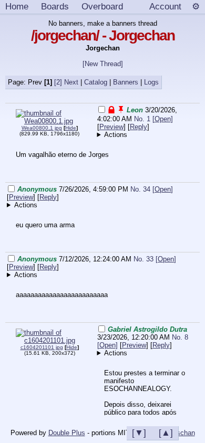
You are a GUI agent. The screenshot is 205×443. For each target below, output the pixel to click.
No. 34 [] (151, 189)
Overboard (102, 6)
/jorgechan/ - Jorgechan (103, 35)
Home (16, 6)
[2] (58, 82)
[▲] (166, 432)
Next (71, 82)
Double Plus (66, 433)
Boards (55, 6)
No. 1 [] (153, 119)
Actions (115, 135)
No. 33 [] (155, 259)
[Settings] (196, 7)
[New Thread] (103, 64)
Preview (111, 127)
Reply (138, 127)
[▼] (139, 432)
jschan (185, 433)
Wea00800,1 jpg (42, 128)
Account (165, 6)
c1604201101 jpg (41, 347)
